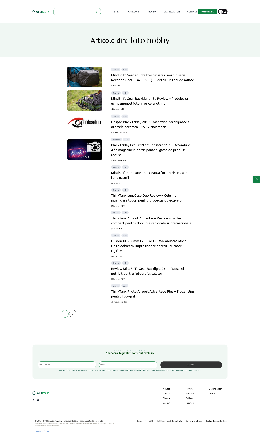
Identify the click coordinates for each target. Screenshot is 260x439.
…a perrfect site (42, 431)
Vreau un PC (207, 11)
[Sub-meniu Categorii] (140, 11)
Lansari (116, 69)
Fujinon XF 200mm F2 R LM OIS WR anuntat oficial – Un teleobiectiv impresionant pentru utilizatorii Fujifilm (150, 246)
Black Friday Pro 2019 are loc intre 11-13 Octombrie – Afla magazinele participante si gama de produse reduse (152, 150)
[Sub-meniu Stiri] (120, 11)
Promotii (116, 139)
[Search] (97, 12)
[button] (256, 179)
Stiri (125, 69)
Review (116, 93)
